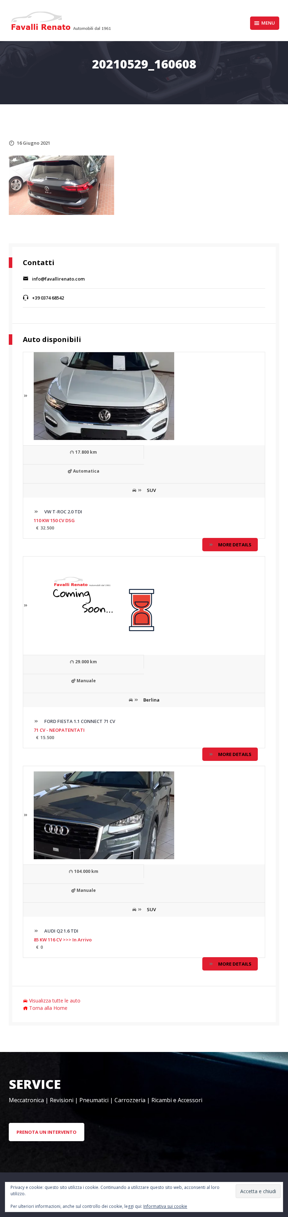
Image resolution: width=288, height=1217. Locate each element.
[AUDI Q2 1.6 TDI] (98, 815)
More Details (234, 544)
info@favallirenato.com (58, 279)
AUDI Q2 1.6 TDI (60, 931)
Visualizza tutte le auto (54, 1000)
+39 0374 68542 (48, 298)
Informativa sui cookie (165, 1206)
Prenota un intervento (47, 1132)
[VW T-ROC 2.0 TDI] (98, 396)
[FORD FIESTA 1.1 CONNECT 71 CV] (98, 605)
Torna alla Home (48, 1008)
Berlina (151, 700)
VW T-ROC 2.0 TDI (62, 511)
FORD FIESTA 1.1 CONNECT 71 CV (79, 721)
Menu (268, 23)
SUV (151, 490)
